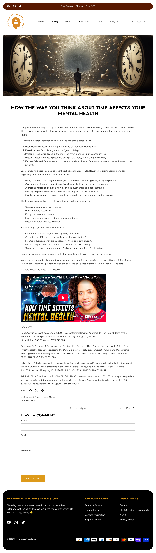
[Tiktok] (20, 6)
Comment (26, 449)
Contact (68, 21)
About (123, 514)
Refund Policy (92, 510)
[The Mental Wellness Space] (16, 21)
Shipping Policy (93, 519)
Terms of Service (93, 505)
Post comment (33, 478)
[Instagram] (14, 6)
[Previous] (48, 6)
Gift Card (99, 21)
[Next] (107, 6)
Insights (114, 21)
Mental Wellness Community (134, 510)
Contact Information (95, 514)
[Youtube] (8, 6)
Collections (83, 21)
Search (123, 505)
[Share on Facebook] (31, 390)
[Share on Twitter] (36, 390)
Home (41, 21)
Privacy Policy (127, 519)
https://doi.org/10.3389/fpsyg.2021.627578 (43, 340)
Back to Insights (78, 408)
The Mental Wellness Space (24, 539)
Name (24, 420)
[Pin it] (42, 390)
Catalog (54, 21)
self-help (30, 400)
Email (24, 435)
